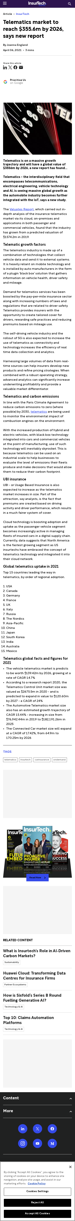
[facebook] (15, 67)
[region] (37, 1191)
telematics (39, 412)
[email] (21, 67)
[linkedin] (5, 67)
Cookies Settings (37, 1191)
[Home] (37, 4)
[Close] (70, 1167)
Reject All (37, 1202)
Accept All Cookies (37, 1213)
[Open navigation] (5, 3)
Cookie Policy (37, 1183)
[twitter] (10, 67)
